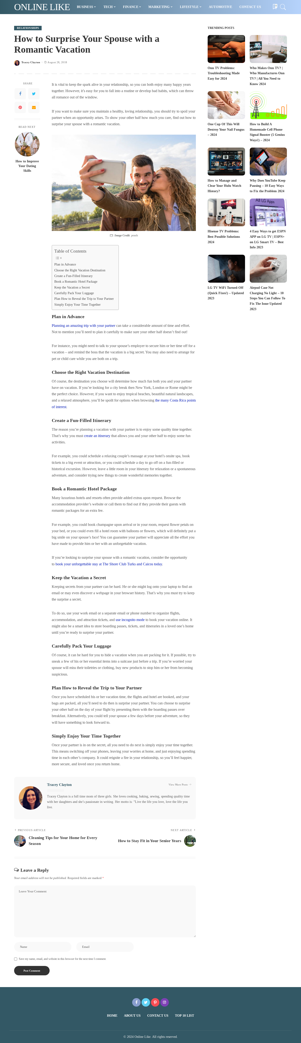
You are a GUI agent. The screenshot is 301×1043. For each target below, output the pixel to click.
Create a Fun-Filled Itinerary (73, 276)
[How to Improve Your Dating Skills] (27, 144)
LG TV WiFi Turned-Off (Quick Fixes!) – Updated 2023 (226, 293)
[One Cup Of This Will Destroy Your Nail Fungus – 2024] (226, 105)
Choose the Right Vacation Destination (79, 270)
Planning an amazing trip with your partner (83, 326)
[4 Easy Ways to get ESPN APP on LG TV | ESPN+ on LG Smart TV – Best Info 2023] (268, 213)
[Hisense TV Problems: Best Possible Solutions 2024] (226, 213)
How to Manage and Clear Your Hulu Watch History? (224, 186)
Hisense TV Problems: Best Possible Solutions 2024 (224, 237)
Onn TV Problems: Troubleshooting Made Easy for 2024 (224, 73)
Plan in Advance (65, 264)
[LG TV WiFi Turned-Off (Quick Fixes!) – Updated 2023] (226, 269)
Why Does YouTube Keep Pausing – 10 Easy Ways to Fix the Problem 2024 (267, 186)
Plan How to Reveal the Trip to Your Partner (84, 299)
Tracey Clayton (30, 62)
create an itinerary (97, 436)
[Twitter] (34, 93)
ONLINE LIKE (42, 7)
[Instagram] (164, 1002)
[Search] (283, 7)
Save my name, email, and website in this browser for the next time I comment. (62, 959)
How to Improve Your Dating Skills (27, 165)
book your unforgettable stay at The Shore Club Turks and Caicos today (108, 564)
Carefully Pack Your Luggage (74, 293)
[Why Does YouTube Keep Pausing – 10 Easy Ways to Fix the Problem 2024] (268, 162)
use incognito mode (130, 620)
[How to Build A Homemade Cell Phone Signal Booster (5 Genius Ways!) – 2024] (268, 105)
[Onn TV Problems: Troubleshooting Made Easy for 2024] (226, 49)
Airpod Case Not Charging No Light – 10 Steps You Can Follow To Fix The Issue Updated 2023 (267, 298)
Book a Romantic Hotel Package (75, 281)
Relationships (28, 28)
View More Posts (178, 784)
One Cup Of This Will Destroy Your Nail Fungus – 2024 (226, 129)
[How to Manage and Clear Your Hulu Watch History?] (226, 162)
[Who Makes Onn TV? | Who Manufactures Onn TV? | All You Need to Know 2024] (268, 49)
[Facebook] (20, 93)
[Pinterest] (20, 107)
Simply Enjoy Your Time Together (77, 304)
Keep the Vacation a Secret (72, 287)
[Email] (34, 107)
